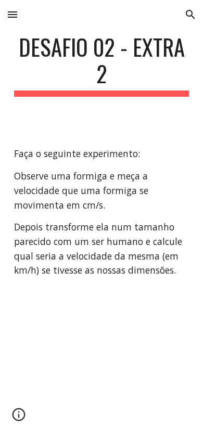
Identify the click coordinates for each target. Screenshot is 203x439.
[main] (101, 65)
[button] (12, 14)
